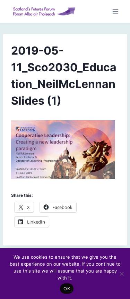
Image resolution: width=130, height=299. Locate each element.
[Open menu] (115, 11)
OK (66, 288)
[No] (121, 273)
